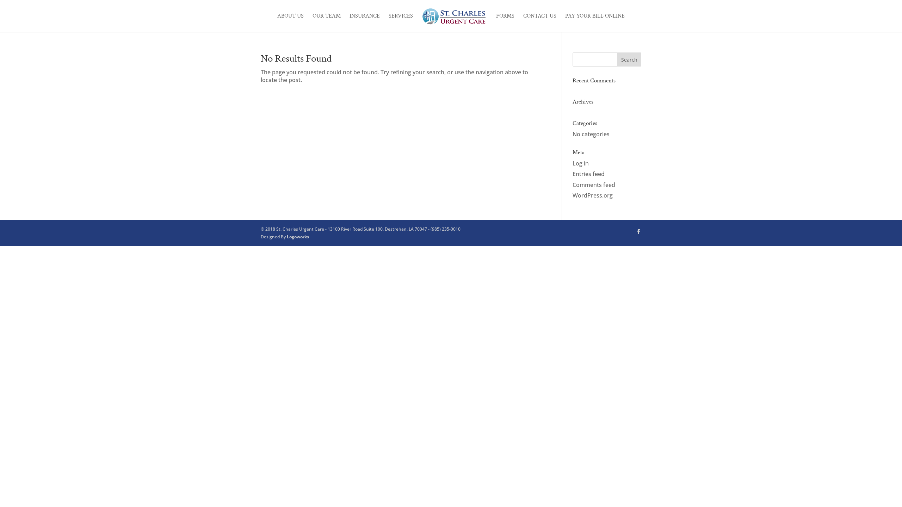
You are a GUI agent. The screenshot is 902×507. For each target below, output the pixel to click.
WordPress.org (593, 195)
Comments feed (594, 185)
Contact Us (539, 17)
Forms (505, 17)
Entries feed (589, 174)
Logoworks (298, 237)
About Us (290, 17)
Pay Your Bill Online (595, 17)
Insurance (365, 17)
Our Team (327, 17)
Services (401, 17)
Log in (581, 163)
